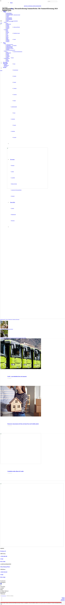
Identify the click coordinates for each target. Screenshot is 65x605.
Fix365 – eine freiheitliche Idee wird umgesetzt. (17, 376)
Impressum (63, 599)
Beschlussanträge (2, 319)
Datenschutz (63, 600)
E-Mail (1, 558)
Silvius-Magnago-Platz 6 (5, 566)
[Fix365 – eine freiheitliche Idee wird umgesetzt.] (20, 368)
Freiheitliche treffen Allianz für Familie (15, 471)
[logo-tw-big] (32, 546)
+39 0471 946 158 (3, 571)
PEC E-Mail (2, 561)
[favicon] (27, 188)
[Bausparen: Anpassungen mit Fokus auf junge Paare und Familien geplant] (20, 416)
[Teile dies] (0, 320)
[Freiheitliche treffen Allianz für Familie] (20, 463)
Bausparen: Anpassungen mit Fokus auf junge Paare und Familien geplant (23, 423)
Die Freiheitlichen (3, 595)
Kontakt (63, 598)
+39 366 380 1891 (3, 556)
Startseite (63, 597)
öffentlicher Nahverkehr (15, 319)
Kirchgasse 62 (3, 551)
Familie (7, 319)
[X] (11, 8)
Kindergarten (10, 319)
